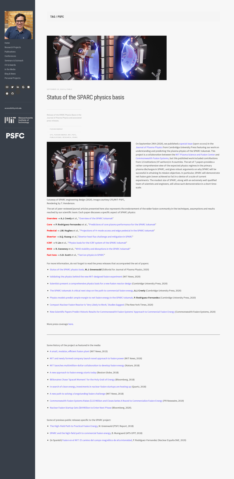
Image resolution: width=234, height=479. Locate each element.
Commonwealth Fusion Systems (152, 158)
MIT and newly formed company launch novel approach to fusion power (87, 358)
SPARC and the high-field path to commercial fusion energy (80, 433)
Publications (10, 51)
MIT (69, 135)
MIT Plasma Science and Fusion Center (195, 154)
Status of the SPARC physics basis (85, 97)
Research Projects (13, 47)
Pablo (69, 89)
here (70, 324)
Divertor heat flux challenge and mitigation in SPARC (105, 236)
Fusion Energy (56, 129)
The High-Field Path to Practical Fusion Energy (74, 426)
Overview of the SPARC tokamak (95, 218)
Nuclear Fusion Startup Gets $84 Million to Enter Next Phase (80, 407)
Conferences (10, 56)
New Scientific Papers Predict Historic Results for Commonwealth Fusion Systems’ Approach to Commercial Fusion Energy (112, 311)
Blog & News (10, 73)
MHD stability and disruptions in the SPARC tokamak (102, 248)
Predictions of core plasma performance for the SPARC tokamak (122, 224)
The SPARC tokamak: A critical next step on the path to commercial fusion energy (91, 290)
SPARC (75, 137)
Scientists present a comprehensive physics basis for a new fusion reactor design (91, 283)
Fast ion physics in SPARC (91, 254)
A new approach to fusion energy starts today (73, 372)
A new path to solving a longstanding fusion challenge (77, 393)
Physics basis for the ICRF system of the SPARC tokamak (97, 242)
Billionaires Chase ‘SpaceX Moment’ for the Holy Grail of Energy (82, 379)
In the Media (10, 69)
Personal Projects (12, 78)
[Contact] (7, 87)
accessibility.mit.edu (13, 108)
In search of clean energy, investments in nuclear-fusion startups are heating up (90, 386)
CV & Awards (10, 65)
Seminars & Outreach (14, 60)
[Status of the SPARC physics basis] (133, 58)
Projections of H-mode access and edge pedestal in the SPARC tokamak (117, 230)
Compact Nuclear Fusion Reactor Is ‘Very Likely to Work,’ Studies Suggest (87, 304)
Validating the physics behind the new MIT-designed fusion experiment (86, 276)
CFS (51, 135)
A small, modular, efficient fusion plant (69, 351)
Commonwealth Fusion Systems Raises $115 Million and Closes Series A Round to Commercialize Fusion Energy (106, 400)
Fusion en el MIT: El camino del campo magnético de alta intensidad (97, 440)
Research (67, 137)
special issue (186, 143)
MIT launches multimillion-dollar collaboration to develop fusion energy (87, 365)
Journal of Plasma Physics (149, 147)
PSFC (74, 135)
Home (7, 43)
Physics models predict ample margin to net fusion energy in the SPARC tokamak (91, 297)
